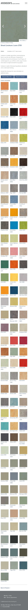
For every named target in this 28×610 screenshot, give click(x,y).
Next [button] (25, 26)
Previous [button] (3, 26)
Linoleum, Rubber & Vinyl (7, 43)
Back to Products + (5, 588)
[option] (14, 26)
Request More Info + (7, 77)
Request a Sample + (20, 77)
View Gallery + (23, 40)
